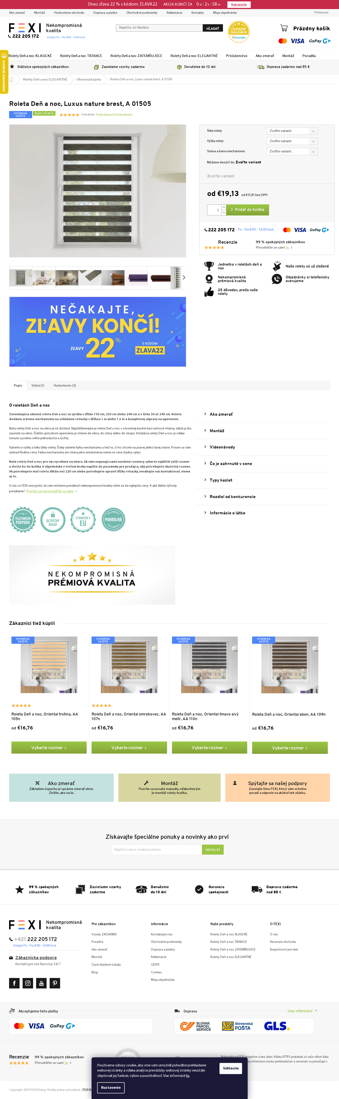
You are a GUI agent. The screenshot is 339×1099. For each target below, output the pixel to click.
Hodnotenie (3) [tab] (65, 385)
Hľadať (212, 28)
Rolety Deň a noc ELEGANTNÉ (230, 957)
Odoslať (212, 850)
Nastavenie (111, 1088)
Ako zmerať (17, 13)
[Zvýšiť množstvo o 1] (223, 207)
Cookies (156, 972)
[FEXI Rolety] (45, 924)
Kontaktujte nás (161, 934)
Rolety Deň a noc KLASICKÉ (228, 934)
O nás (274, 934)
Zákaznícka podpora (36, 958)
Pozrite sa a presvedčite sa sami (50, 491)
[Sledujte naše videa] (42, 983)
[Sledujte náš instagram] (29, 983)
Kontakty (198, 13)
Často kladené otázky (106, 965)
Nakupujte (239, 5)
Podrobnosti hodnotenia (114, 114)
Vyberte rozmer (47, 747)
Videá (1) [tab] (37, 385)
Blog (95, 972)
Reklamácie (174, 13)
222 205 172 (221, 230)
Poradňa (97, 942)
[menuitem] (30, 56)
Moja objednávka (225, 13)
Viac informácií (299, 1010)
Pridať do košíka (249, 210)
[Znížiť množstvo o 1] (223, 212)
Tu (287, 247)
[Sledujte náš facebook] (15, 983)
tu (187, 1075)
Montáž (39, 13)
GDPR (155, 965)
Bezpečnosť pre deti (284, 949)
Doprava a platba (105, 13)
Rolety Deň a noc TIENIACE (228, 942)
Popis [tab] (18, 385)
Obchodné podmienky (142, 13)
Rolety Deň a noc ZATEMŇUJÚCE (233, 949)
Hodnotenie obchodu (69, 13)
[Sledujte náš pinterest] (56, 983)
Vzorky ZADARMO (104, 934)
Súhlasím (231, 1068)
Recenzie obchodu (283, 942)
